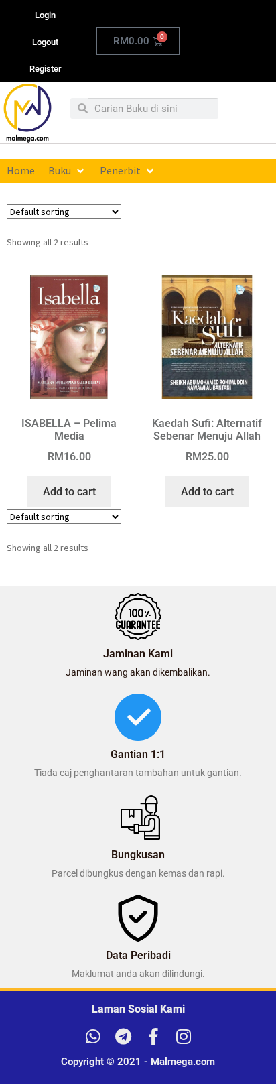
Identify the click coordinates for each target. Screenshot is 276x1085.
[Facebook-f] (153, 1036)
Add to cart (69, 491)
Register (45, 69)
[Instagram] (183, 1036)
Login (45, 15)
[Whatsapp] (92, 1036)
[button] (67, 171)
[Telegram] (123, 1036)
